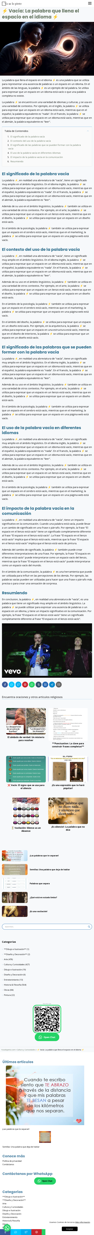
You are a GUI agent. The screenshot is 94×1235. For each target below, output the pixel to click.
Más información (82, 1222)
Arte (6, 959)
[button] (7, 1228)
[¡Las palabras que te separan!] (45, 1096)
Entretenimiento (11, 979)
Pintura (7, 995)
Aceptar (69, 1229)
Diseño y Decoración (13, 974)
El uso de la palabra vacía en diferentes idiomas (35, 152)
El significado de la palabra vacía (27, 136)
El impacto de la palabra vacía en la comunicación (36, 157)
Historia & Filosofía (12, 984)
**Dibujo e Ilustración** (15, 949)
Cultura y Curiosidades (14, 964)
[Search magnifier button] (89, 926)
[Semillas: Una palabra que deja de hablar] (45, 1137)
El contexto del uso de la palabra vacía (30, 140)
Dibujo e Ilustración (13, 969)
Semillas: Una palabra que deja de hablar (21, 1146)
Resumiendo (16, 161)
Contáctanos (8, 1164)
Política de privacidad (12, 1161)
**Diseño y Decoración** (15, 954)
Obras (7, 990)
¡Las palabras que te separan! (15, 1129)
